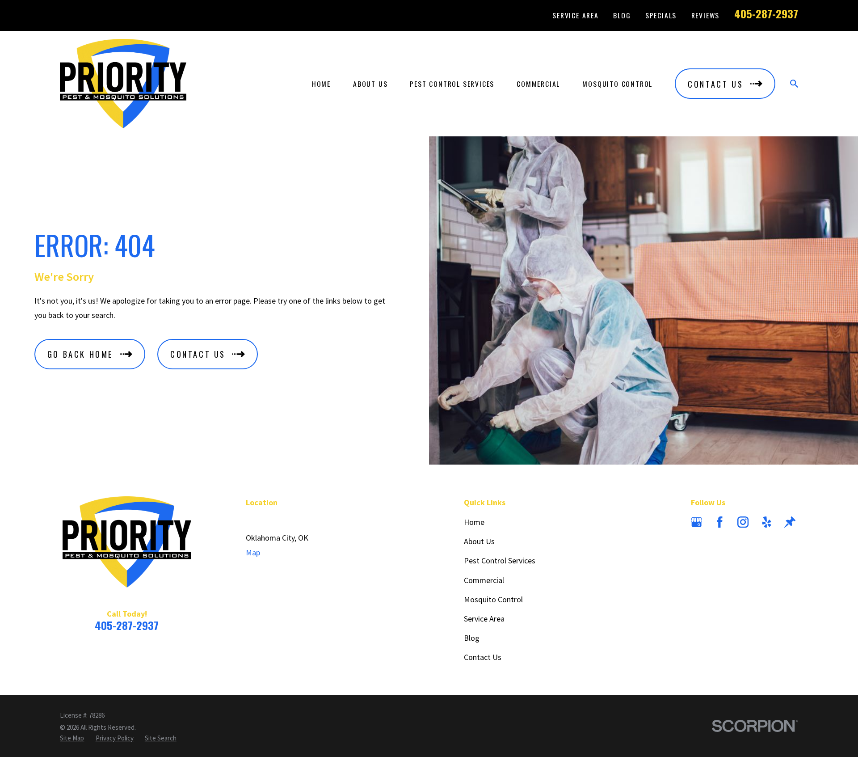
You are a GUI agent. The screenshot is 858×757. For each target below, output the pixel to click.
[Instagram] (743, 522)
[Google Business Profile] (696, 522)
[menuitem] (72, 738)
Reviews (705, 15)
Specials (661, 15)
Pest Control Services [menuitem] (452, 83)
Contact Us (482, 657)
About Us (479, 541)
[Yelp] (766, 522)
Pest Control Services (499, 560)
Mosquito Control (493, 599)
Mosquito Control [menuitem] (617, 83)
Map (253, 552)
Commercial (484, 580)
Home (474, 522)
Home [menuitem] (321, 83)
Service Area (575, 15)
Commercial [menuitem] (538, 83)
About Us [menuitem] (370, 83)
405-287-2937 (766, 13)
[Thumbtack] (789, 522)
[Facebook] (719, 522)
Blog (622, 15)
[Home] (123, 83)
